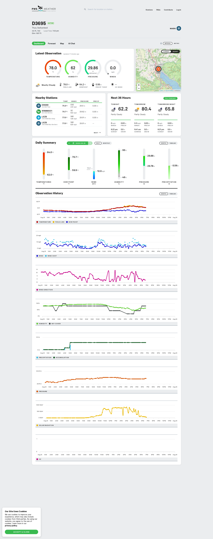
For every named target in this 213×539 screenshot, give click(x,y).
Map (62, 44)
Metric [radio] (176, 43)
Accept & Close (21, 532)
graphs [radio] (163, 143)
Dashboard (38, 44)
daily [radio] (98, 143)
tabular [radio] (173, 143)
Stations (149, 10)
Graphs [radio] (163, 193)
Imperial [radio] (168, 43)
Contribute (168, 10)
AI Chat (71, 44)
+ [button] (139, 85)
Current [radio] (166, 51)
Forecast (52, 44)
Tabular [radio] (173, 193)
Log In (178, 10)
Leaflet (161, 90)
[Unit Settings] (161, 43)
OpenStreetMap (169, 90)
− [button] (139, 88)
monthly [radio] (106, 143)
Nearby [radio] (175, 51)
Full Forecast (170, 98)
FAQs (158, 10)
